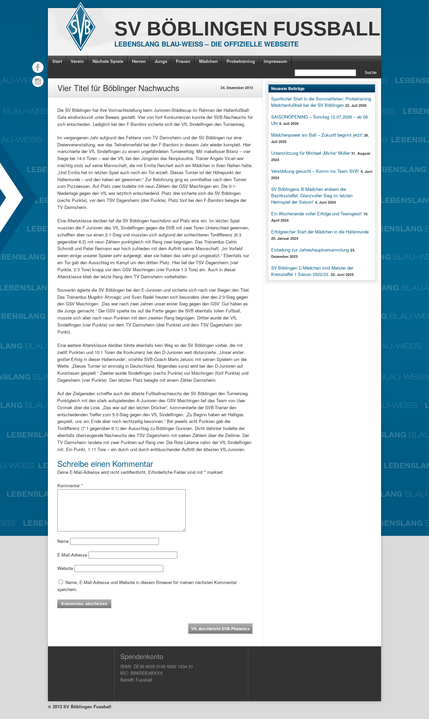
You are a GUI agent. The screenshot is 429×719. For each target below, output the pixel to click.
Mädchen (208, 61)
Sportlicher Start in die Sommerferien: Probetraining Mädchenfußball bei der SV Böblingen (321, 101)
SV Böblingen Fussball (247, 28)
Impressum (275, 61)
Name (63, 541)
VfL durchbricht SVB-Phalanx (220, 629)
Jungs (161, 61)
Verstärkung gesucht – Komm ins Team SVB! (315, 171)
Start (57, 61)
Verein (77, 61)
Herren (139, 61)
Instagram (38, 81)
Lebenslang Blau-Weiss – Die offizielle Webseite (206, 44)
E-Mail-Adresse (72, 555)
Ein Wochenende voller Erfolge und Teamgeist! (316, 213)
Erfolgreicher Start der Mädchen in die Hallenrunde (320, 231)
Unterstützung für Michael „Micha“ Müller (310, 153)
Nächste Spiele (108, 61)
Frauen (183, 61)
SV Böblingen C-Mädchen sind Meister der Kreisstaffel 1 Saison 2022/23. (312, 271)
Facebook (38, 67)
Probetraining (241, 61)
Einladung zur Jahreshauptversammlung (310, 249)
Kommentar (70, 485)
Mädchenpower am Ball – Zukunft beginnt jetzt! (317, 135)
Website (65, 568)
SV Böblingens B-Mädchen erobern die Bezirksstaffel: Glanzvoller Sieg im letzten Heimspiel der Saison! (312, 195)
